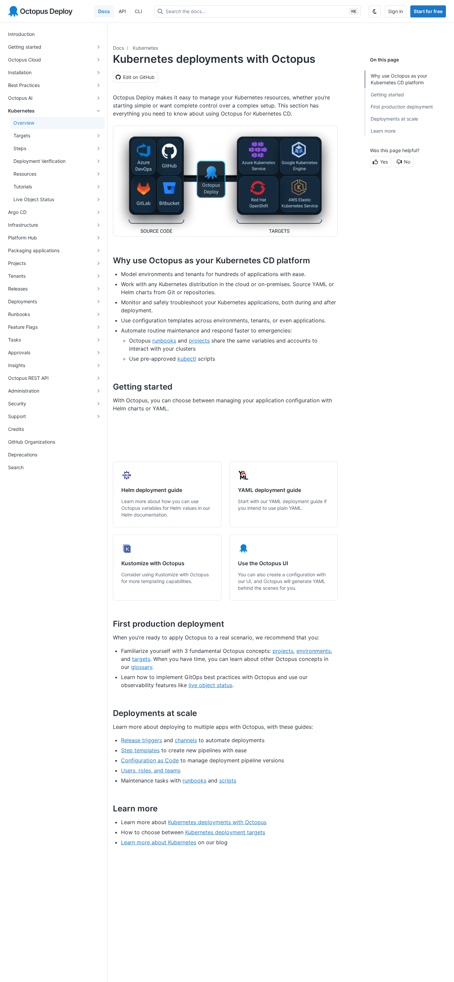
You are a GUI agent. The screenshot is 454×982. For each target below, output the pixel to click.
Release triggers (141, 740)
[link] (167, 494)
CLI (138, 11)
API (122, 11)
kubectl (186, 358)
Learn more (383, 131)
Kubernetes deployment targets (225, 832)
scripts (227, 780)
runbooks (164, 340)
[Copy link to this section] (317, 260)
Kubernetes (145, 48)
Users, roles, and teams (150, 770)
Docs (104, 11)
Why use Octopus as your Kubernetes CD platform (399, 79)
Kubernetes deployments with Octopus (217, 822)
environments (313, 651)
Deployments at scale (394, 119)
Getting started (387, 94)
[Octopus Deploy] (40, 11)
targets (141, 659)
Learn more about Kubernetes (158, 842)
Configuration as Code (150, 760)
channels (186, 740)
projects (199, 340)
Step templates (140, 750)
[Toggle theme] (375, 11)
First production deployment (402, 106)
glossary (141, 667)
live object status (210, 685)
